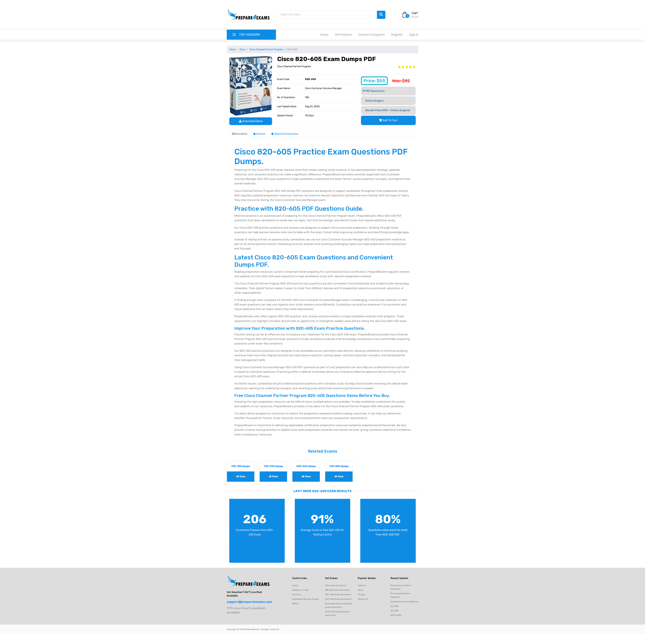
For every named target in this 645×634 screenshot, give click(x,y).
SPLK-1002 (396, 615)
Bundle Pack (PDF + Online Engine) (387, 110)
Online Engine (374, 100)
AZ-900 (394, 606)
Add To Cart (390, 120)
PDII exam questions (335, 585)
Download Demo (252, 121)
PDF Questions (375, 90)
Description (240, 133)
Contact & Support (371, 34)
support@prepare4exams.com (249, 602)
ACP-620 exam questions (338, 599)
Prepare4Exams (252, 629)
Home (324, 34)
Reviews (260, 133)
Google (361, 594)
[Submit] (381, 15)
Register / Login (300, 590)
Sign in (413, 34)
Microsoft (363, 599)
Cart (415, 13)
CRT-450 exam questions (338, 594)
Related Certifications (286, 133)
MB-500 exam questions (337, 590)
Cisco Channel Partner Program (266, 49)
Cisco (243, 49)
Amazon (362, 585)
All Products (343, 34)
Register (397, 34)
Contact (296, 594)
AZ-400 (394, 610)
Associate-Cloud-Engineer (404, 601)
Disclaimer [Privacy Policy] (305, 599)
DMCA (295, 603)
